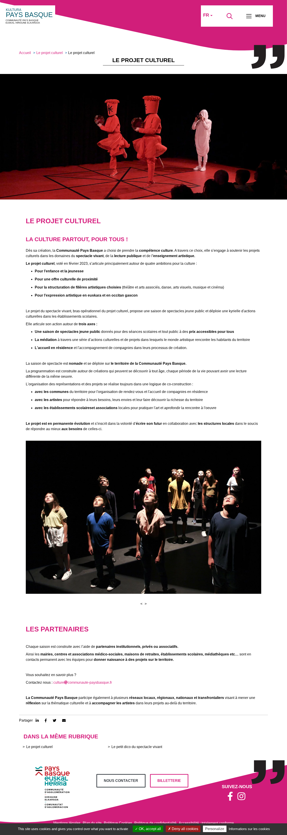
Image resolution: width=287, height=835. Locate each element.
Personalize (214, 829)
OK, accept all (149, 829)
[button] (141, 604)
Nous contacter (121, 781)
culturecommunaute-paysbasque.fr (82, 682)
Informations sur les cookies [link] (249, 829)
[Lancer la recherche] (229, 16)
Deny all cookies (184, 829)
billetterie (169, 781)
